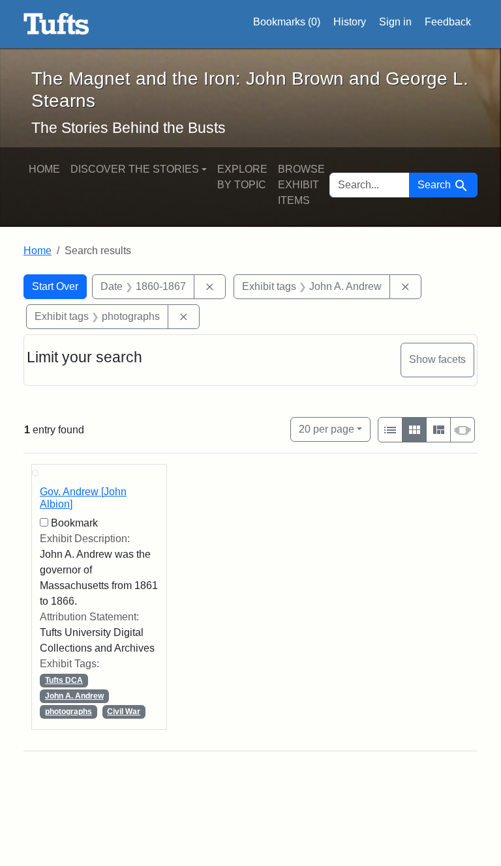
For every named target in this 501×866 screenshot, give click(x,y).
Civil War (123, 711)
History (349, 21)
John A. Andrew (74, 695)
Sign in (395, 21)
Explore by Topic (242, 177)
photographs (68, 711)
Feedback (448, 21)
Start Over (55, 286)
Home (44, 169)
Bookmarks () (286, 21)
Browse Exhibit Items (301, 185)
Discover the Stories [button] (134, 169)
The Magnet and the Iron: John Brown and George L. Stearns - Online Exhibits (56, 24)
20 (326, 429)
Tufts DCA (64, 680)
